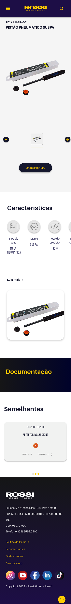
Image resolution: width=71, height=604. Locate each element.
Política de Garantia (18, 542)
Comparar (43, 455)
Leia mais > (15, 279)
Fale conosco (14, 563)
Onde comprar (14, 556)
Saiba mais (27, 455)
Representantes (15, 549)
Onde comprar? (35, 167)
